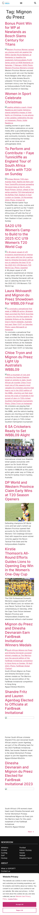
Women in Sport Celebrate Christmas (18, 98)
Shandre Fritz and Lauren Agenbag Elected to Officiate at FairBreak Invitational (19, 702)
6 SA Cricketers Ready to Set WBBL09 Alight (18, 430)
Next (31, 832)
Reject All (19, 910)
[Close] (36, 876)
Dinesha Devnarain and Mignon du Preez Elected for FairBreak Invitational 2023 (19, 773)
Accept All (19, 904)
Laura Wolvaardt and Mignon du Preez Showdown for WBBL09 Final (19, 297)
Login (27, 3)
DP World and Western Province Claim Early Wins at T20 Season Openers (19, 490)
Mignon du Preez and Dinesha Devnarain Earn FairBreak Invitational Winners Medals (19, 634)
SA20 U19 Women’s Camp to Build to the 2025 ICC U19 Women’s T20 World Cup (17, 236)
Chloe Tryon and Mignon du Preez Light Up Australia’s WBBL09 (19, 361)
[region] (19, 894)
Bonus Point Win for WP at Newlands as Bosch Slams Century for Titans (18, 33)
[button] (21, 3)
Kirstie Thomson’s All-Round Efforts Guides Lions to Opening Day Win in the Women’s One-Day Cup (19, 561)
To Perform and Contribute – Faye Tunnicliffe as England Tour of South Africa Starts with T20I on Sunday (19, 161)
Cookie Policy (12, 899)
